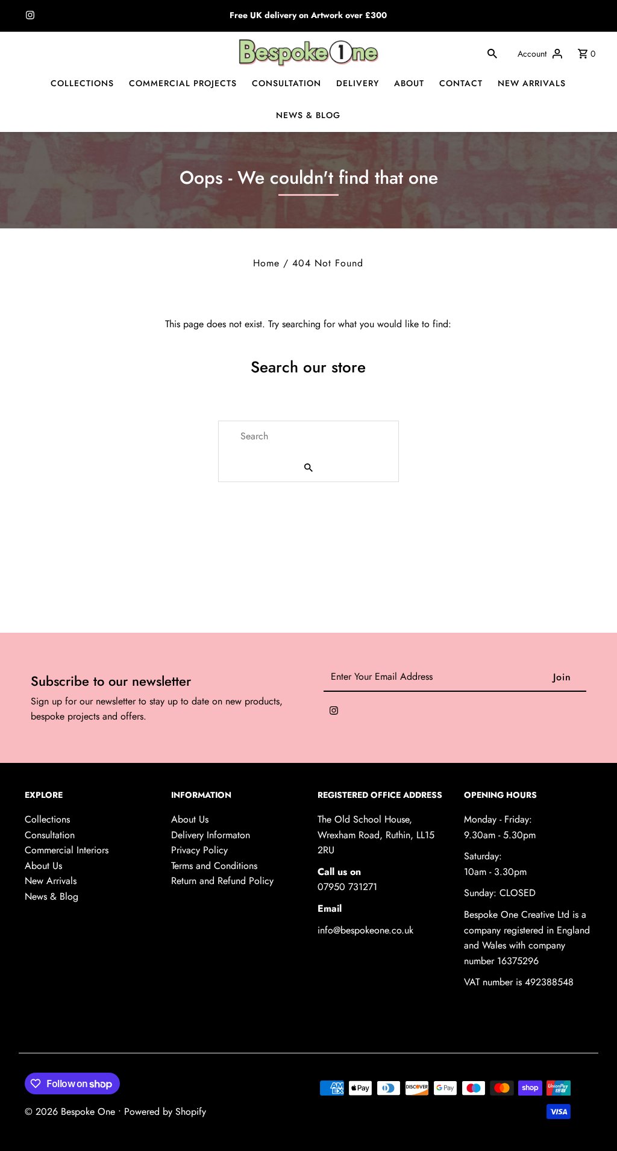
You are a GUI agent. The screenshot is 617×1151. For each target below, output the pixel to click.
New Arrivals (51, 881)
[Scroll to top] (591, 1119)
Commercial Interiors (66, 850)
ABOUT (409, 83)
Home (266, 263)
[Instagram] (28, 16)
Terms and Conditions (214, 866)
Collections (47, 819)
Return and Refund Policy (222, 881)
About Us (43, 866)
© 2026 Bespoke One (71, 1111)
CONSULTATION (286, 83)
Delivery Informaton (210, 835)
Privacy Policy (199, 850)
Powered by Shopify (165, 1111)
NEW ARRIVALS (532, 83)
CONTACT (461, 83)
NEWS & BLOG (308, 115)
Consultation (50, 835)
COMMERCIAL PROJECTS (183, 83)
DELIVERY (357, 83)
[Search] (492, 53)
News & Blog (51, 896)
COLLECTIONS (82, 83)
